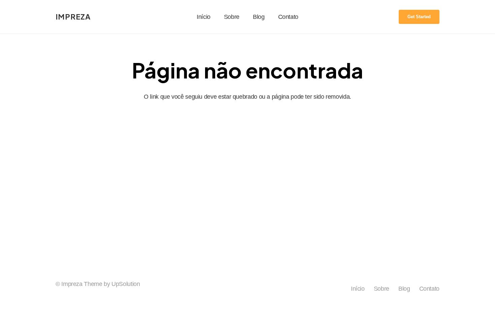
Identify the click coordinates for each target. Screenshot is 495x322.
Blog (404, 288)
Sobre (381, 288)
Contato (429, 288)
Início (358, 288)
